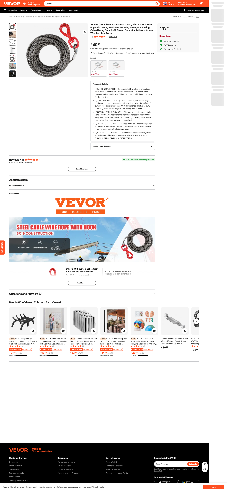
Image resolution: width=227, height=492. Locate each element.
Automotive (20, 17)
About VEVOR (111, 462)
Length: (93, 58)
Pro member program (66, 462)
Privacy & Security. (98, 487)
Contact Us (13, 462)
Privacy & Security (113, 469)
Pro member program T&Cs (117, 473)
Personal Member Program (68, 473)
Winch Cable (67, 17)
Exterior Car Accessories (34, 17)
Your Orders (14, 469)
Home (11, 17)
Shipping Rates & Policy (18, 480)
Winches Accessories (53, 17)
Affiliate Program (64, 466)
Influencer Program (65, 469)
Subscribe (193, 464)
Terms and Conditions (114, 466)
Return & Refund (15, 466)
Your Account (14, 477)
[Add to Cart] (33, 331)
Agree (214, 487)
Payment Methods (16, 473)
